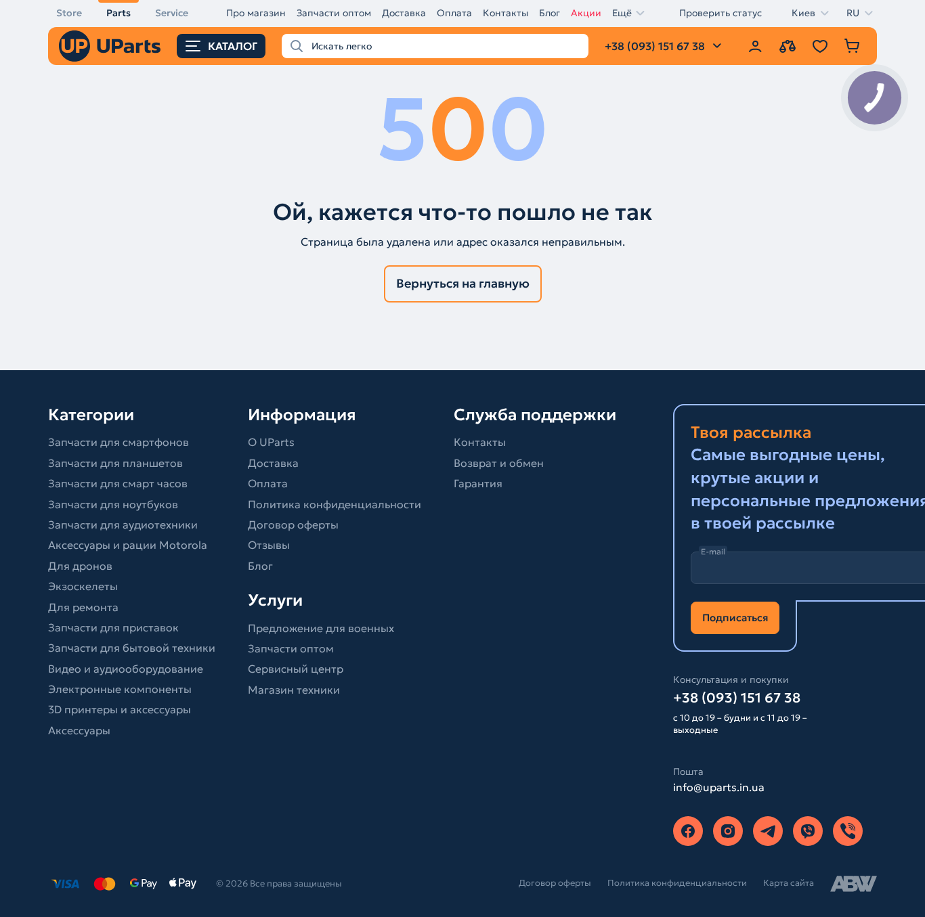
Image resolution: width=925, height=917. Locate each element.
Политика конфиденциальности (334, 504)
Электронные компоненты (120, 689)
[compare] (787, 46)
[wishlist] (820, 46)
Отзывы (269, 545)
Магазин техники (294, 689)
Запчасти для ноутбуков (113, 504)
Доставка (404, 13)
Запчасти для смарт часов (118, 483)
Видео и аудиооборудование (125, 668)
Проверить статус (720, 13)
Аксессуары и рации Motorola (127, 545)
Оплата (454, 13)
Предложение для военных (321, 628)
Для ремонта (83, 607)
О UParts (271, 442)
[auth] (755, 46)
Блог (549, 13)
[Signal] (848, 831)
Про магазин (256, 13)
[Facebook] (688, 831)
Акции (586, 13)
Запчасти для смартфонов (118, 442)
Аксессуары (79, 730)
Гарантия (478, 483)
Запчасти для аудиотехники (123, 524)
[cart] (852, 46)
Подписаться (735, 617)
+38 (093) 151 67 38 (736, 698)
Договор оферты (293, 524)
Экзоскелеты (83, 586)
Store (69, 13)
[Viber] (808, 831)
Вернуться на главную (463, 283)
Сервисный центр (295, 668)
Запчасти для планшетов (115, 463)
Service (171, 13)
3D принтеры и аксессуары (119, 709)
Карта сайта (788, 883)
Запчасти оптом (334, 13)
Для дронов (80, 566)
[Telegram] (768, 831)
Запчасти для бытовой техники (131, 647)
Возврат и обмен (499, 463)
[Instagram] (728, 831)
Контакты (505, 13)
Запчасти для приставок (113, 627)
